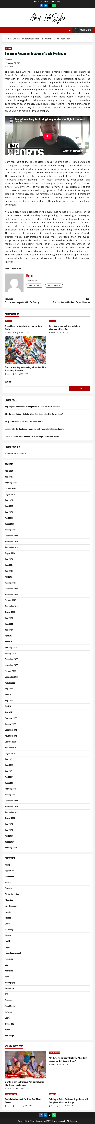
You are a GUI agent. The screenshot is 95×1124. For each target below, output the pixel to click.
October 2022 (10, 671)
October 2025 (10, 488)
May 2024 (9, 570)
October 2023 (10, 600)
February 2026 (11, 482)
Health (7, 941)
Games (7, 923)
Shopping (8, 1000)
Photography (10, 982)
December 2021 (11, 729)
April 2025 (9, 517)
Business (8, 888)
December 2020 (11, 800)
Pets (7, 976)
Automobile (9, 876)
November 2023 (11, 594)
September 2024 (11, 547)
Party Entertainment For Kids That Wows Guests (24, 421)
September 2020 (12, 812)
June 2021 (9, 765)
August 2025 (10, 494)
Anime (7, 864)
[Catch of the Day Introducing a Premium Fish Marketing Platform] (25, 350)
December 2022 (11, 659)
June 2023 (9, 623)
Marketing (9, 970)
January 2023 (10, 653)
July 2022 (9, 688)
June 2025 (9, 506)
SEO (6, 994)
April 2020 (9, 835)
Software (8, 1011)
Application (9, 870)
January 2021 (10, 794)
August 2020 (10, 818)
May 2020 (9, 829)
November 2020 (11, 806)
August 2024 (10, 553)
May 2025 (9, 512)
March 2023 (9, 641)
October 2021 (10, 741)
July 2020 (9, 824)
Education (9, 899)
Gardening (9, 929)
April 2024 (9, 576)
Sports (7, 1017)
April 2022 (9, 706)
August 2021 (10, 753)
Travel (7, 1029)
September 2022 (11, 676)
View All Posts (54, 285)
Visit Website (35, 285)
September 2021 (11, 747)
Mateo (9, 59)
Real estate (9, 988)
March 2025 (9, 523)
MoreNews (59, 1121)
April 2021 (9, 776)
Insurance (9, 958)
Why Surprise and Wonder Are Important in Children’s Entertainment (32, 406)
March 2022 (9, 712)
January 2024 (10, 582)
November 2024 (11, 541)
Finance (8, 917)
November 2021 (11, 735)
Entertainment (11, 905)
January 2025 (10, 529)
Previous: (22, 300)
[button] (5, 30)
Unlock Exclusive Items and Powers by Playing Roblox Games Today (32, 436)
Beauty (8, 882)
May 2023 (9, 629)
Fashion (8, 911)
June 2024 (9, 564)
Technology (9, 1023)
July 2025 (9, 500)
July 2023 (9, 617)
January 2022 (10, 723)
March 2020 (9, 841)
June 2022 (9, 694)
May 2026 (9, 476)
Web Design (9, 1035)
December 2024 (11, 535)
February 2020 (11, 847)
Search (8, 381)
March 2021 (9, 782)
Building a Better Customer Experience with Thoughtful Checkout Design (34, 428)
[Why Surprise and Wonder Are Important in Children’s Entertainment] (25, 1064)
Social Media (10, 1005)
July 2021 (8, 759)
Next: (71, 300)
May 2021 (8, 771)
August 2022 (10, 682)
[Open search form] (70, 29)
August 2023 (10, 612)
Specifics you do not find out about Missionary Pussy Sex (64, 327)
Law (6, 964)
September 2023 (11, 606)
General (8, 48)
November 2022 (11, 665)
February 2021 (10, 788)
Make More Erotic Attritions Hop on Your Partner (23, 327)
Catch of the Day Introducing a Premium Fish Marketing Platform (25, 369)
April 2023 (9, 635)
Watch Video (85, 30)
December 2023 (11, 588)
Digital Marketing (12, 894)
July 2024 (9, 559)
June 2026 (9, 470)
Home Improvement (13, 953)
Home (7, 947)
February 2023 (11, 647)
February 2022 (11, 718)
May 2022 (9, 700)
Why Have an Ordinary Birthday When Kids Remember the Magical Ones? (34, 413)
